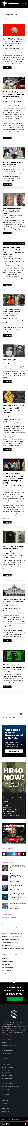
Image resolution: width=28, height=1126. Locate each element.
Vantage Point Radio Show (8, 1081)
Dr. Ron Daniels (5, 958)
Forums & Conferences (10, 811)
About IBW (4, 1042)
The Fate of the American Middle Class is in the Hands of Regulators (13, 211)
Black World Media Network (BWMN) (11, 927)
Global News (5, 1103)
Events (3, 920)
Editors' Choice (7, 103)
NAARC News (7, 813)
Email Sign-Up (5, 1070)
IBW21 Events (5, 1100)
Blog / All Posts (5, 1111)
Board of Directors (6, 1048)
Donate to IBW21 (6, 1064)
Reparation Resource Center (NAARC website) (13, 948)
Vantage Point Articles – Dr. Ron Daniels (12, 933)
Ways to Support (14, 999)
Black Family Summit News (16, 48)
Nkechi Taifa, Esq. (6, 973)
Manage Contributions (7, 1067)
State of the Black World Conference (11, 939)
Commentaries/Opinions (15, 215)
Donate (6, 805)
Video (3, 924)
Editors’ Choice (5, 1108)
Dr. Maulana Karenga (7, 964)
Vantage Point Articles (7, 1083)
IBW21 (6, 48)
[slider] (22, 243)
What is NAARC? (8, 807)
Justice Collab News (7, 945)
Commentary (5, 1106)
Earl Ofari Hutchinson (7, 967)
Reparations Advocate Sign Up (11, 815)
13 (9, 717)
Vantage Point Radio (8, 258)
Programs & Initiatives (7, 1050)
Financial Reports (6, 1053)
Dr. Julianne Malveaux (7, 961)
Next (13, 717)
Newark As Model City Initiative (10, 942)
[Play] (5, 243)
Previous (5, 714)
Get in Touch (5, 1062)
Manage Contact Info (7, 1075)
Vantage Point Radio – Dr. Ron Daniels (11, 936)
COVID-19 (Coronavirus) (9, 50)
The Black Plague (9, 360)
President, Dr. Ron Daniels (8, 1045)
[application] (14, 243)
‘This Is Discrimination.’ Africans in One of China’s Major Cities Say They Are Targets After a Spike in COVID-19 (13, 478)
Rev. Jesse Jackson (6, 970)
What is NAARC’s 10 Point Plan (11, 809)
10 (3, 717)
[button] (25, 4)
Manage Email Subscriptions (9, 1072)
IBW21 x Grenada (6, 930)
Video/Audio (17, 258)
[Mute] (18, 243)
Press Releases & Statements (9, 917)
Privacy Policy (5, 1089)
